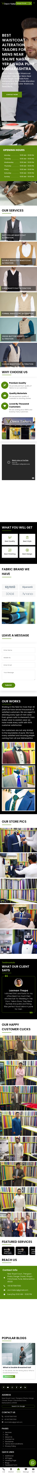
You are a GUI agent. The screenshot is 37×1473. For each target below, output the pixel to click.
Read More (9, 1376)
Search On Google (18, 1406)
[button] (12, 94)
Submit (8, 685)
